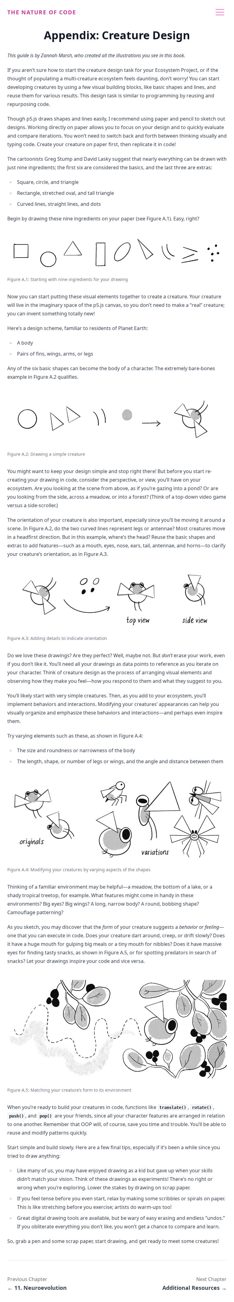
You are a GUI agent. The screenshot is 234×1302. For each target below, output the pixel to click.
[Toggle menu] (220, 12)
